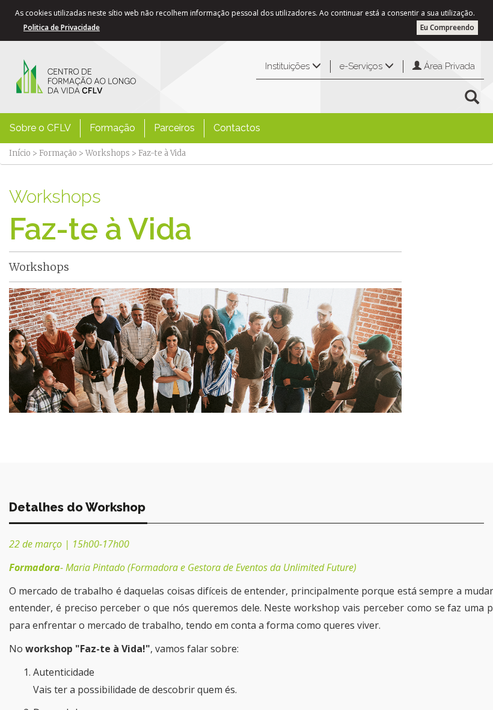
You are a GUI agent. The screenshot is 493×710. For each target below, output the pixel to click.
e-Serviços (362, 66)
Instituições (288, 66)
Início (20, 153)
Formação (112, 128)
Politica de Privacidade (61, 27)
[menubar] (135, 128)
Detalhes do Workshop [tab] (77, 507)
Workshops (107, 153)
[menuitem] (40, 128)
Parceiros (174, 128)
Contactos (236, 128)
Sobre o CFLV (40, 128)
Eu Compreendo (447, 27)
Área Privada (448, 66)
